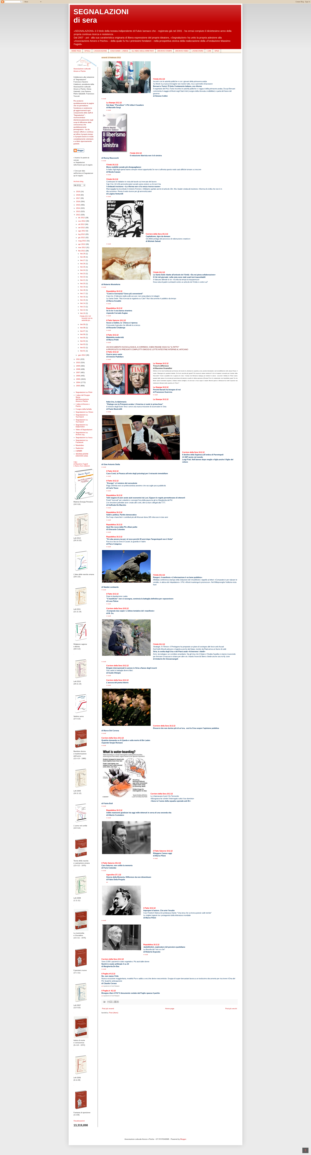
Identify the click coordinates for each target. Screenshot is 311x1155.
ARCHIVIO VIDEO (181, 51)
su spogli (103, 98)
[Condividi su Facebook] (115, 1002)
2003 (78, 386)
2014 (78, 208)
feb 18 (83, 290)
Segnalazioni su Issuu (84, 437)
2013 (78, 211)
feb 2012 (82, 251)
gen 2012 (82, 355)
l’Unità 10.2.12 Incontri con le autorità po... (86, 318)
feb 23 (83, 273)
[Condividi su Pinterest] (118, 1002)
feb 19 (83, 287)
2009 (78, 366)
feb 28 (83, 257)
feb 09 (83, 324)
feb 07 (83, 331)
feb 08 (83, 328)
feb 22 (83, 277)
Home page (169, 1009)
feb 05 (83, 338)
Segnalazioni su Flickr (84, 392)
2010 (78, 362)
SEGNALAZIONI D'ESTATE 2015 (82, 455)
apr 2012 (82, 244)
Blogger (183, 1139)
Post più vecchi (231, 1009)
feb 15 (83, 300)
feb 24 (83, 270)
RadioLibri (79, 448)
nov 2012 (82, 221)
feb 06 (83, 334)
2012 (78, 215)
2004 (78, 382)
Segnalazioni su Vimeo (84, 412)
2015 (78, 205)
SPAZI (217, 51)
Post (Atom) (113, 1013)
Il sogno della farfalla (84, 409)
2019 (78, 191)
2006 (78, 376)
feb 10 (83, 313)
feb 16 (83, 297)
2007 (78, 372)
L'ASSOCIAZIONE (100, 51)
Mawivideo (80, 445)
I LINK (209, 51)
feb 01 (83, 351)
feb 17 (83, 293)
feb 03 (83, 344)
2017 (78, 198)
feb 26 (83, 264)
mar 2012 (82, 247)
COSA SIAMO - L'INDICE (119, 51)
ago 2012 (82, 231)
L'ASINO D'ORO (197, 51)
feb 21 (83, 280)
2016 (78, 201)
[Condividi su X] (113, 1002)
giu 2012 (81, 237)
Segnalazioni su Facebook (82, 441)
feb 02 (83, 348)
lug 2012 (81, 234)
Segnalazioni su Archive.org (82, 434)
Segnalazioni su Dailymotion (82, 426)
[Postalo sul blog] (111, 1002)
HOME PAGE (76, 51)
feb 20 (83, 283)
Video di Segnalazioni (84, 430)
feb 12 (83, 310)
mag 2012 (82, 241)
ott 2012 (81, 224)
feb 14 (83, 303)
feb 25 (83, 267)
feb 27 (83, 260)
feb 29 (83, 254)
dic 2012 (81, 218)
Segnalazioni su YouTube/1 (82, 416)
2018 (78, 195)
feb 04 (83, 341)
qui (107, 882)
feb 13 (83, 307)
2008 (78, 369)
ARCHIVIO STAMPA (164, 51)
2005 (78, 379)
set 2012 (81, 228)
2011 (78, 359)
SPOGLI (87, 51)
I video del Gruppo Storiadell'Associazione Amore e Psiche (83, 398)
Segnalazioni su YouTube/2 (82, 421)
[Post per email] (104, 1001)
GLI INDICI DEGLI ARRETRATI (143, 51)
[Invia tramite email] (108, 1002)
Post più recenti (108, 1009)
